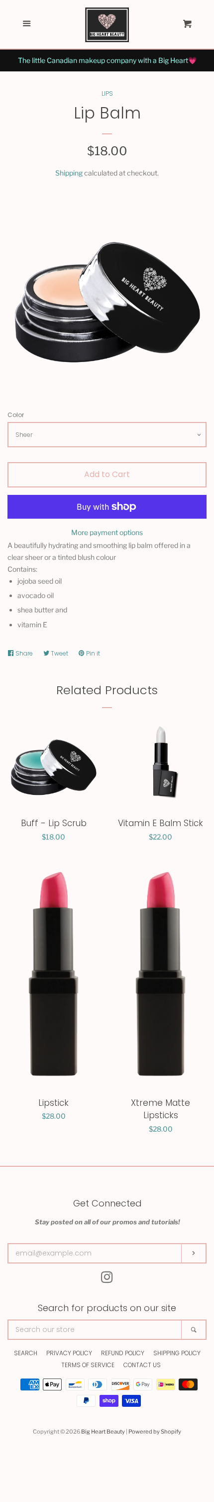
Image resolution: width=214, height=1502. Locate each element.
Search (25, 1353)
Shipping (69, 173)
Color (15, 415)
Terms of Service (87, 1365)
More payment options (107, 532)
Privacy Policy (69, 1353)
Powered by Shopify (154, 1431)
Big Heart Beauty (103, 1431)
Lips (107, 93)
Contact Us (142, 1365)
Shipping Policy (177, 1353)
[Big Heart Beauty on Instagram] (107, 1279)
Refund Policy (122, 1353)
